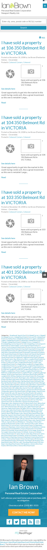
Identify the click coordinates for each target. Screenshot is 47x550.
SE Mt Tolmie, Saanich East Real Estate (18, 396)
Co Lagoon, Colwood (36, 339)
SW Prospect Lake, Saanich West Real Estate (25, 413)
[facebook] (9, 522)
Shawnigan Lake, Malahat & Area (12, 403)
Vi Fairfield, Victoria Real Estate (17, 430)
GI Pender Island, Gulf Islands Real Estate (14, 356)
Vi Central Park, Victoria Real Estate (21, 425)
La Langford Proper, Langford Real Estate (32, 367)
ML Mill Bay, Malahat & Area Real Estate (21, 376)
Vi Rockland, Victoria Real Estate (33, 437)
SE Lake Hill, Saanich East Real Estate (22, 393)
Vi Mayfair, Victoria (24, 435)
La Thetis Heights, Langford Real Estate (27, 371)
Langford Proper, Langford (30, 372)
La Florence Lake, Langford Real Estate (19, 362)
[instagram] (37, 522)
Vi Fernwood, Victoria (35, 430)
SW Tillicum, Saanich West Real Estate (29, 418)
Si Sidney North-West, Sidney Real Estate (19, 405)
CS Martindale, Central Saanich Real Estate (24, 345)
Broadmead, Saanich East (18, 335)
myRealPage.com (23, 533)
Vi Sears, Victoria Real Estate (10, 439)
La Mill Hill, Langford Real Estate (26, 369)
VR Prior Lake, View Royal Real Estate (25, 442)
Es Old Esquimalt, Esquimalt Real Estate (29, 350)
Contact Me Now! (23, 512)
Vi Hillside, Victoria (28, 432)
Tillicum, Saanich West (8, 422)
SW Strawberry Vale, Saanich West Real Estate (25, 417)
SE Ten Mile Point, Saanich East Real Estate (24, 401)
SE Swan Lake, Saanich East (22, 400)
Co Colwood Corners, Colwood (36, 335)
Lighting (42, 372)
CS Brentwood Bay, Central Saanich (20, 343)
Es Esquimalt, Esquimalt (27, 349)
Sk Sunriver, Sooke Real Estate (11, 410)
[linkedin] (23, 522)
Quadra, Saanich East (22, 384)
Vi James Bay (19, 434)
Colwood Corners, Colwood (19, 62)
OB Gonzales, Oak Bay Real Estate (23, 381)
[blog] (30, 522)
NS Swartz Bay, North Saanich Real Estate (19, 379)
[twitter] (16, 522)
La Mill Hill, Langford (8, 369)
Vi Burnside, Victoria (23, 423)
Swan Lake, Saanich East (36, 420)
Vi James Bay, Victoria (31, 434)
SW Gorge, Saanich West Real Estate (18, 411)
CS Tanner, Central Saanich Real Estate (20, 346)
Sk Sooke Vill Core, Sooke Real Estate (32, 408)
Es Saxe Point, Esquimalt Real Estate (22, 351)
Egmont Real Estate (12, 349)
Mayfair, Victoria (6, 374)
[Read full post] (10, 73)
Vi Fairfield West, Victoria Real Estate (22, 428)
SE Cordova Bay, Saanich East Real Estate (23, 390)
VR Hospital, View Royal (24, 440)
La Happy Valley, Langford (24, 364)
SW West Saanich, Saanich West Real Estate (23, 419)
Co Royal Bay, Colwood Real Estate (30, 340)
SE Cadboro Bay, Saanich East (22, 388)
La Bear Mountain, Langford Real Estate (23, 360)
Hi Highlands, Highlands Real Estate (26, 357)
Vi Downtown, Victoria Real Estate (18, 427)
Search (23, 28)
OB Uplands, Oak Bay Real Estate (28, 383)
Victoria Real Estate (27, 439)
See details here (8, 88)
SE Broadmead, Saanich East (19, 386)
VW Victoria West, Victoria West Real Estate (20, 445)
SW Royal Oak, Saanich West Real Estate (22, 414)
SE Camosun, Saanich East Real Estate (30, 389)
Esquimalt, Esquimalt (30, 352)
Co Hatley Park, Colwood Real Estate (17, 339)
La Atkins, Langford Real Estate (32, 359)
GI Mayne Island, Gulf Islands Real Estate (31, 354)
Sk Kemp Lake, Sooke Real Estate (28, 406)
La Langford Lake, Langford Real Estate (28, 366)
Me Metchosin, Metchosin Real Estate (25, 374)
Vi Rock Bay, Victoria (16, 437)
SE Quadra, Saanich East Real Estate (16, 398)
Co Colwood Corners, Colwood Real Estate (14, 337)
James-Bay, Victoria (15, 359)
